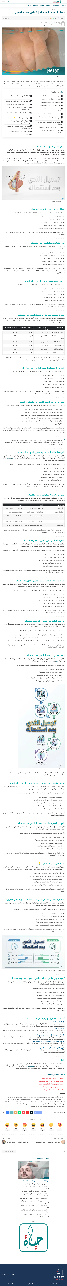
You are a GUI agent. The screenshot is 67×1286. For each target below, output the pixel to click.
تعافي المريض (16, 1099)
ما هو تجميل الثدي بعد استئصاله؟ (52, 96)
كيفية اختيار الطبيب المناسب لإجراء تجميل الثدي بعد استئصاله (19, 127)
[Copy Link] (48, 18)
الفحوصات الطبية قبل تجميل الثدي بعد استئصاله (51, 131)
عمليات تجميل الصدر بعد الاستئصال (28, 1104)
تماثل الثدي (56, 1101)
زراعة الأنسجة (61, 1104)
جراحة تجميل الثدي (33, 1101)
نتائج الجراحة (46, 1106)
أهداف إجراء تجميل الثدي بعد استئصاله (50, 99)
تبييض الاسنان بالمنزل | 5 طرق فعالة (52, 1087)
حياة (42, 154)
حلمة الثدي (18, 1101)
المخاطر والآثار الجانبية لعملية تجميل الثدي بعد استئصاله (19, 97)
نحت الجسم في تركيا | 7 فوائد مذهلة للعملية (51, 1084)
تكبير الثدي (62, 1101)
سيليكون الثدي (46, 1104)
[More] (45, 18)
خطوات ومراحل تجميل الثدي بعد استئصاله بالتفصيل (50, 118)
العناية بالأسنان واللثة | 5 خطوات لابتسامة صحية (50, 1090)
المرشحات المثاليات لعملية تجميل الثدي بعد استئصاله (50, 123)
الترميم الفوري (19, 1097)
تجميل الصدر (42, 1099)
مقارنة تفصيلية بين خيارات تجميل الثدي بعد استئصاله (50, 109)
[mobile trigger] (64, 1)
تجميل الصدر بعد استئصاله (32, 1099)
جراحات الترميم (42, 1101)
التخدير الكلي (26, 1097)
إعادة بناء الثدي (48, 1097)
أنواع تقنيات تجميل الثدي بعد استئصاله (51, 102)
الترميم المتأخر (11, 1097)
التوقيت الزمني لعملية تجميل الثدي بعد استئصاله (48, 114)
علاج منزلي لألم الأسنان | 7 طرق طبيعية (36, 1184)
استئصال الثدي (40, 1097)
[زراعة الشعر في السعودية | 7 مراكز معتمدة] (33, 1170)
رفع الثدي (7, 1101)
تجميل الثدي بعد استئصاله (52, 1099)
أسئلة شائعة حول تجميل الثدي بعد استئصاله (18, 131)
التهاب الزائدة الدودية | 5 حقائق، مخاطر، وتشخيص (33, 1198)
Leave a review (8, 1151)
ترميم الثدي (23, 1099)
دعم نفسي (12, 1101)
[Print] (7, 1112)
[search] (11, 1)
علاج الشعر (46, 1178)
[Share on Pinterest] (23, 1112)
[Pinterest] (5, 1274)
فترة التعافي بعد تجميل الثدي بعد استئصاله (18, 104)
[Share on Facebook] (58, 18)
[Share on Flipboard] (27, 1112)
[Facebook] (7, 1274)
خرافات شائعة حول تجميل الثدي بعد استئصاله (18, 101)
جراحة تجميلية (25, 1101)
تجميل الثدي (62, 1099)
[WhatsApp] (3, 1274)
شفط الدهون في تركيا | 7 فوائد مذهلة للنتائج (51, 1081)
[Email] (50, 18)
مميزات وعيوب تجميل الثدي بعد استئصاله (50, 127)
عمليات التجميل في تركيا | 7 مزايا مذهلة (52, 1078)
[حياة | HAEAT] (58, 1)
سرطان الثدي (54, 1104)
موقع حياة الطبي (52, 23)
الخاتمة (28, 134)
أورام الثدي (55, 1097)
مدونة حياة (7, 84)
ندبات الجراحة (39, 1106)
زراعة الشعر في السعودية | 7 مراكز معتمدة (35, 1181)
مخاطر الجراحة (61, 1106)
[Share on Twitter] (55, 18)
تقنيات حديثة (9, 1099)
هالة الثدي (32, 1106)
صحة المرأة (39, 1104)
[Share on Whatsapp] (53, 18)
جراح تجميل (50, 1101)
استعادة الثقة (33, 1097)
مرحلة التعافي (53, 1106)
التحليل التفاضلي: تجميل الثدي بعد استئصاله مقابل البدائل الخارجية (19, 122)
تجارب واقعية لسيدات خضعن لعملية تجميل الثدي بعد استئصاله (19, 108)
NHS (38, 430)
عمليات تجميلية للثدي (14, 1104)
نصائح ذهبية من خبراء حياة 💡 (22, 118)
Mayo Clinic (27, 161)
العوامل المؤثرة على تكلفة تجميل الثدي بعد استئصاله (19, 113)
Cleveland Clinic (40, 271)
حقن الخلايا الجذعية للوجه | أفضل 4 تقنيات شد (34, 1191)
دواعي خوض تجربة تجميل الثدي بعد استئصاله (49, 105)
